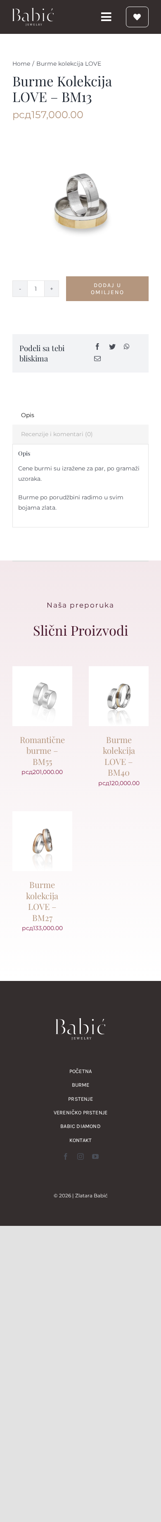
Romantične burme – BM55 (42, 750)
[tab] (80, 415)
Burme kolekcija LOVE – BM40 (119, 756)
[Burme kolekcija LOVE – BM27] (42, 816)
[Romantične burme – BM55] (42, 671)
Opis (27, 415)
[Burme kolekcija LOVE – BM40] (119, 671)
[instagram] (80, 1156)
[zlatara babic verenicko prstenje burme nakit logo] (33, 10)
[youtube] (95, 1156)
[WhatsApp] (127, 347)
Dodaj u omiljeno (107, 289)
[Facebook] (97, 347)
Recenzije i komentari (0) (57, 434)
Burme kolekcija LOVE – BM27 (42, 901)
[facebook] (65, 1156)
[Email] (97, 359)
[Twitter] (112, 347)
